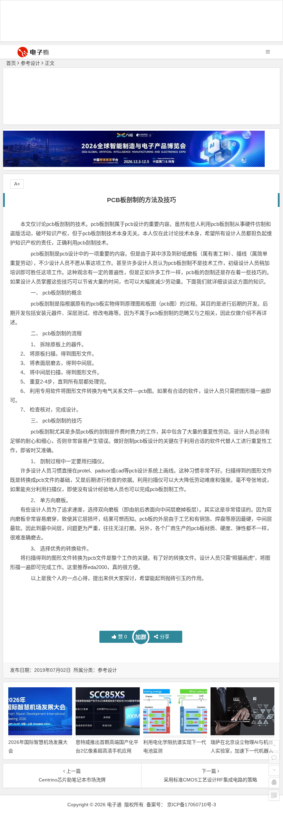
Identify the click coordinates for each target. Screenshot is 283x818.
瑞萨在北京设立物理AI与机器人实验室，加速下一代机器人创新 (242, 750)
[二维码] (274, 795)
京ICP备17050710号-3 (191, 804)
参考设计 (30, 63)
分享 (164, 636)
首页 (11, 63)
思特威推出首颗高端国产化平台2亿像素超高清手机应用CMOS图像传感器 (107, 750)
